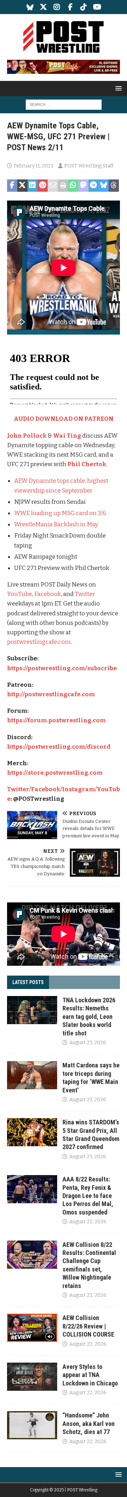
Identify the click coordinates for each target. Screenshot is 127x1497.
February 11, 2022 (34, 166)
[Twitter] (43, 7)
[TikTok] (84, 7)
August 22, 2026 (88, 1222)
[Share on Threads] (114, 185)
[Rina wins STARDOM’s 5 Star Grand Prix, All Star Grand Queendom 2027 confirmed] (32, 1132)
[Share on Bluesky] (103, 185)
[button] (117, 88)
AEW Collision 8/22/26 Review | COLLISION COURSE (88, 1326)
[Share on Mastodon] (83, 185)
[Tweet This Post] (22, 185)
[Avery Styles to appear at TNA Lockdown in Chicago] (32, 1377)
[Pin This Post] (42, 185)
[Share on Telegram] (94, 185)
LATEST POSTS (28, 982)
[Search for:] (64, 104)
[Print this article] (63, 185)
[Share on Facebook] (12, 185)
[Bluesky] (30, 7)
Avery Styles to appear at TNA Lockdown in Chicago (90, 1375)
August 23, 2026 (87, 1043)
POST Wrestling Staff (89, 166)
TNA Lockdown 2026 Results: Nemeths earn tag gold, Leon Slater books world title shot (88, 1016)
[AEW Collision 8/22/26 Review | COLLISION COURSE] (32, 1328)
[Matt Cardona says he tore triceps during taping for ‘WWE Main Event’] (32, 1075)
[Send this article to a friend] (53, 185)
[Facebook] (70, 7)
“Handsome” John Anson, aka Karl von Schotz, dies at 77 (88, 1423)
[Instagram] (57, 7)
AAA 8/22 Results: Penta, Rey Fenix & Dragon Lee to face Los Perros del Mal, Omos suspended (87, 1195)
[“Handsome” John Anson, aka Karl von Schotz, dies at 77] (32, 1425)
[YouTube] (97, 7)
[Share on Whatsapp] (73, 185)
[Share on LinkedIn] (33, 185)
